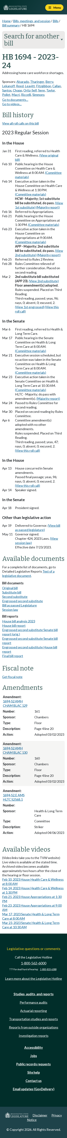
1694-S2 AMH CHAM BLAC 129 (15, 703)
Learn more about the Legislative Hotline (33, 979)
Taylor (50, 90)
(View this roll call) (27, 451)
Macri (16, 95)
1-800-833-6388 (48, 969)
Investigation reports (33, 1036)
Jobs (33, 1056)
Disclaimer (40, 1115)
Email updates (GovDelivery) (33, 1089)
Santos (7, 90)
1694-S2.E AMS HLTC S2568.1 (13, 797)
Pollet (6, 95)
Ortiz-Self (30, 90)
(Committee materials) (30, 194)
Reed (20, 86)
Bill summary (11, 25)
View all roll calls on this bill (20, 123)
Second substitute (15, 597)
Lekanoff (8, 86)
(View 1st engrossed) (29, 307)
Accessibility (33, 1048)
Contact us (34, 1081)
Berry (49, 82)
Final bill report (12, 656)
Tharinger (37, 82)
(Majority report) (48, 207)
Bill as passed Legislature (19, 605)
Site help (33, 1072)
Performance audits (33, 1002)
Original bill (10, 588)
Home (6, 21)
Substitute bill (11, 592)
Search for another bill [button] (33, 40)
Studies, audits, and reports (34, 994)
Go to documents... (15, 100)
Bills (55, 21)
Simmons (38, 95)
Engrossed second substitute (22, 601)
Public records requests (33, 1064)
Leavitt (30, 86)
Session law (10, 610)
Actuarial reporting (33, 1011)
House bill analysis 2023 (18, 621)
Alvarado (22, 82)
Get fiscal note (12, 677)
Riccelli (26, 95)
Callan (56, 86)
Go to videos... (12, 104)
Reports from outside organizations (33, 1027)
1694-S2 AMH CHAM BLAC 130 (15, 750)
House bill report (14, 626)
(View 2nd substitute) (44, 281)
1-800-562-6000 (33, 963)
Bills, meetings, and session (31, 21)
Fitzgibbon (43, 86)
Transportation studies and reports (33, 1019)
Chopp (17, 90)
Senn (41, 90)
